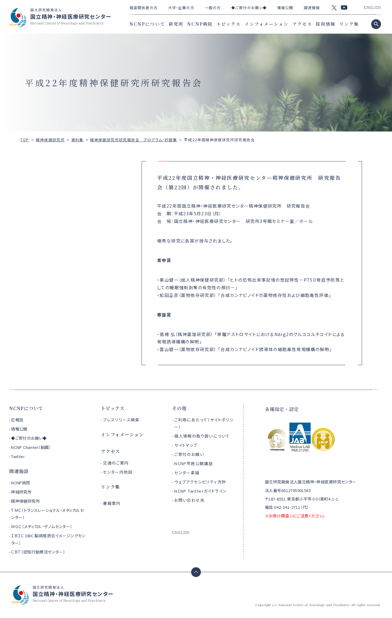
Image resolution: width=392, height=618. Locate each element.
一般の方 (213, 7)
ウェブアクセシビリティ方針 (200, 482)
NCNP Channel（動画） (31, 447)
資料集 (77, 139)
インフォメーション (267, 24)
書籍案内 (112, 503)
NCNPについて (147, 24)
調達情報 (312, 7)
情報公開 (285, 7)
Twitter (18, 456)
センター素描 (186, 473)
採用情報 (325, 24)
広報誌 (17, 420)
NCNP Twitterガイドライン (200, 491)
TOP (24, 139)
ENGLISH (372, 7)
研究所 (176, 24)
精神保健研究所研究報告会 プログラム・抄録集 (133, 139)
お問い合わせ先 (189, 500)
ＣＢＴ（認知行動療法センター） (38, 552)
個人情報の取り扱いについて (202, 436)
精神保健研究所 (50, 139)
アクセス (302, 24)
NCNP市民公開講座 (193, 463)
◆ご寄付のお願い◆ (249, 7)
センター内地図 (118, 472)
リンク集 (349, 24)
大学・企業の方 (181, 7)
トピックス (229, 24)
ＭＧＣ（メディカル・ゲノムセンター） (42, 526)
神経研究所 (21, 492)
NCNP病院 (200, 24)
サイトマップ (185, 445)
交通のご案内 (116, 463)
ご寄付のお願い (189, 454)
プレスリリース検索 (121, 420)
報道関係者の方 (144, 7)
